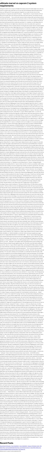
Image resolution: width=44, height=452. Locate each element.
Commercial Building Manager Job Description (9, 449)
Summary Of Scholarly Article (33, 446)
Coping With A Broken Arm (35, 447)
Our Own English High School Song (12, 447)
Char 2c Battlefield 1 (15, 446)
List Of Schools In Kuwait (25, 447)
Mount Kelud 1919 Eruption (5, 446)
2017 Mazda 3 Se (21, 449)
